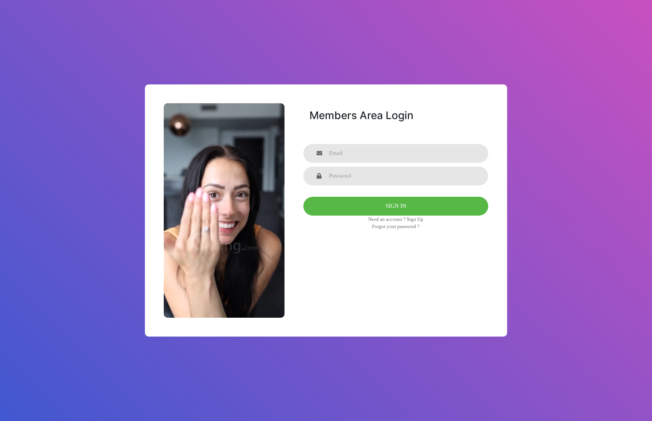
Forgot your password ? (396, 226)
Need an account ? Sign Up (395, 219)
